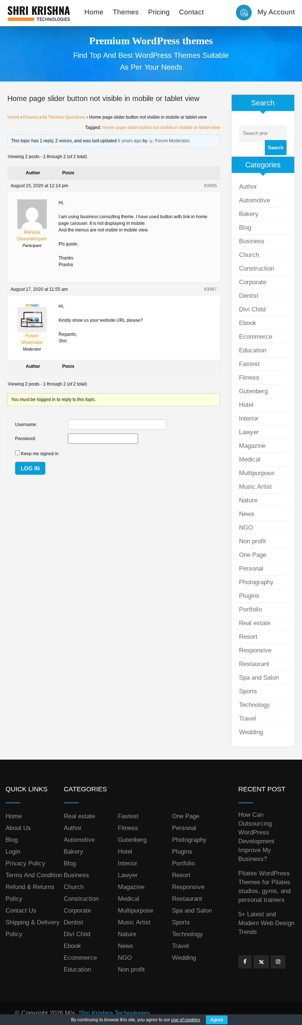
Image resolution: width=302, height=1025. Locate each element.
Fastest (249, 363)
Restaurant (254, 663)
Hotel (246, 404)
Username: (26, 424)
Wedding (251, 732)
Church (249, 254)
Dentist (249, 295)
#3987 (210, 289)
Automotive (254, 200)
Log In (30, 468)
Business (251, 241)
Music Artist (255, 486)
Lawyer (249, 432)
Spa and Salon (259, 677)
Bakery (249, 213)
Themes (126, 12)
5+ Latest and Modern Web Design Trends (266, 923)
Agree (216, 1019)
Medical (249, 459)
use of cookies (185, 1019)
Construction (256, 268)
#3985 (210, 185)
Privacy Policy (25, 863)
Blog (245, 227)
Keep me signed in (40, 453)
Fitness (249, 377)
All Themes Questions (63, 117)
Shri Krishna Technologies (114, 1013)
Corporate (252, 282)
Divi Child (252, 309)
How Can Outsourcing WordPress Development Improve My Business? (256, 836)
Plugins (249, 595)
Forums (30, 117)
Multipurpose (256, 473)
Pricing (159, 12)
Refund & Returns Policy (30, 892)
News (246, 513)
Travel (247, 718)
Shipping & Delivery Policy (33, 928)
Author (248, 186)
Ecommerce (255, 336)
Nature (248, 500)
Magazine (252, 445)
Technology (254, 704)
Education (252, 350)
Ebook (247, 323)
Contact (191, 12)
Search (276, 147)
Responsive (255, 650)
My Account (276, 12)
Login (13, 851)
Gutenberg (253, 391)
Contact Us (21, 910)
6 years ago (129, 140)
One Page (252, 554)
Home (93, 12)
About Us (18, 827)
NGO (246, 527)
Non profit (252, 541)
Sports (248, 691)
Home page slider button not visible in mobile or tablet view (161, 127)
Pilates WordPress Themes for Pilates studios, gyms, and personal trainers (264, 886)
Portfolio (250, 609)
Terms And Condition (34, 875)
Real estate (254, 623)
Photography (256, 582)
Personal (251, 568)
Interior (249, 418)
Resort (248, 636)
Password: (25, 438)
